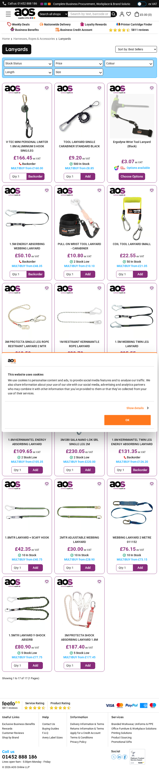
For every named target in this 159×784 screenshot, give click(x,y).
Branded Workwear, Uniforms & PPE (132, 724)
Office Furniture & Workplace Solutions (134, 728)
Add (87, 176)
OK (127, 420)
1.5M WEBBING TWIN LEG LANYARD (132, 344)
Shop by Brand (10, 737)
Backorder (35, 176)
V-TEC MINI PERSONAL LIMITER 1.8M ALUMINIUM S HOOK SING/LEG (27, 146)
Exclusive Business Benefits (18, 724)
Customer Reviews (13, 732)
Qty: (14, 176)
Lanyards (65, 38)
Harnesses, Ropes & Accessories (34, 38)
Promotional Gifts (121, 741)
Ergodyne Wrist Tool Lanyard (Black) (132, 144)
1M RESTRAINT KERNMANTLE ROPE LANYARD (79, 344)
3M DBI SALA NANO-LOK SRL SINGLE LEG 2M (79, 442)
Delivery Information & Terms (87, 724)
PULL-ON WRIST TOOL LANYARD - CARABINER (79, 246)
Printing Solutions (121, 732)
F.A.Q (45, 732)
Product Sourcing (121, 737)
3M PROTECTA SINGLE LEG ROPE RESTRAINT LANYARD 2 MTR (27, 344)
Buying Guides (50, 728)
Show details (135, 408)
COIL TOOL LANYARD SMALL (132, 244)
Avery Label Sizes (52, 737)
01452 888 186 (27, 3)
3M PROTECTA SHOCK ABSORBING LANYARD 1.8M (79, 637)
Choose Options (132, 176)
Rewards (7, 728)
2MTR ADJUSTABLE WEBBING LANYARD (79, 540)
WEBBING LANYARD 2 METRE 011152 (132, 540)
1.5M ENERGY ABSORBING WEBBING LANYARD (27, 246)
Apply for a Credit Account (85, 732)
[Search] (114, 14)
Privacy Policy (78, 741)
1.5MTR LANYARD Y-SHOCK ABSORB (27, 637)
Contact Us (48, 724)
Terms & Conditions (81, 737)
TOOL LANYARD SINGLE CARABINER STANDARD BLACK (79, 144)
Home (6, 38)
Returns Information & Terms (87, 728)
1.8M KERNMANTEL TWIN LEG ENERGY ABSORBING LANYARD (132, 442)
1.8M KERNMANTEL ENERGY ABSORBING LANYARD (27, 442)
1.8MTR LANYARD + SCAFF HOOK (27, 537)
